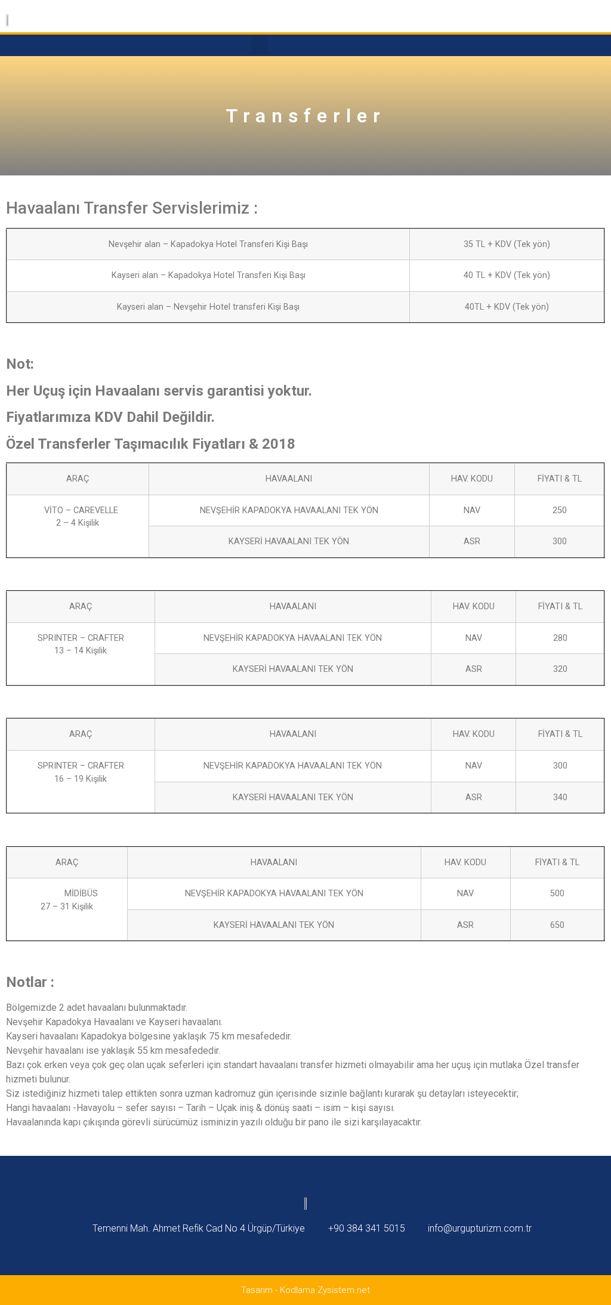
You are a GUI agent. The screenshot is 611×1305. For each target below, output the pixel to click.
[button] (259, 44)
